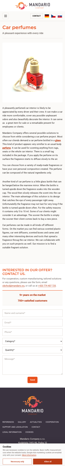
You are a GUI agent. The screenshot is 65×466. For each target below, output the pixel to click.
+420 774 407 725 (47, 285)
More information (29, 455)
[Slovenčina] (60, 16)
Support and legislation (15, 427)
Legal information (11, 432)
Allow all (47, 461)
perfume (6, 148)
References (8, 422)
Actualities (36, 422)
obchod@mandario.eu (13, 285)
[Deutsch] (47, 16)
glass (58, 140)
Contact (36, 16)
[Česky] (53, 16)
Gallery (22, 422)
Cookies (29, 432)
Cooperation (52, 422)
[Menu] (5, 16)
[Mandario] (32, 5)
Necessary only (17, 461)
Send (32, 380)
